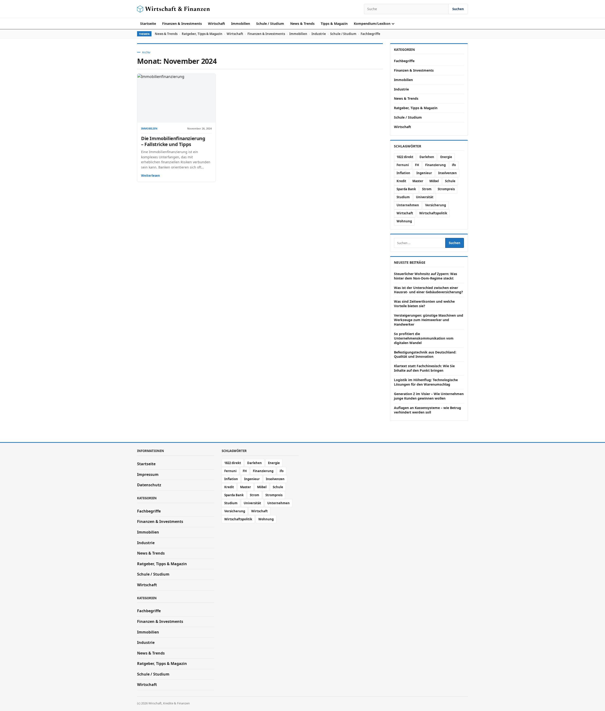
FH (417, 165)
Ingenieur (424, 173)
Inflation (403, 173)
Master (417, 181)
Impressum (148, 474)
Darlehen (426, 157)
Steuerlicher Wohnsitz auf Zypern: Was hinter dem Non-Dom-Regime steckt (425, 275)
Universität (424, 197)
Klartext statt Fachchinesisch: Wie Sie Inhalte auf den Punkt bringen (424, 368)
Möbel (434, 181)
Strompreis (446, 189)
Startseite (148, 23)
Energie (446, 157)
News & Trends (302, 23)
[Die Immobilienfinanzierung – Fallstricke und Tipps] (176, 98)
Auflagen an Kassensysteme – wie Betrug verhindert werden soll (427, 409)
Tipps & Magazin (334, 23)
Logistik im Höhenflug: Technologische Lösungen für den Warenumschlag (426, 382)
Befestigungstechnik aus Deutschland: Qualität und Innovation (425, 354)
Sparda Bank (406, 189)
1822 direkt (405, 157)
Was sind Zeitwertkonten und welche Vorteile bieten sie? (424, 303)
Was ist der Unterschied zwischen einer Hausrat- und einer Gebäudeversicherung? (428, 289)
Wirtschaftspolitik (433, 213)
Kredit (401, 181)
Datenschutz (149, 484)
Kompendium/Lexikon (372, 23)
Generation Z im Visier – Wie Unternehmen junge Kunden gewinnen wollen (429, 396)
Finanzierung (435, 165)
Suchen (458, 9)
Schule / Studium (270, 23)
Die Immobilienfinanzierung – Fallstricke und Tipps (173, 141)
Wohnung (404, 221)
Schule (450, 181)
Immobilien (240, 23)
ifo (454, 165)
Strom (427, 189)
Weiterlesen (150, 175)
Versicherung (435, 205)
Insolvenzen (447, 173)
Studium (403, 197)
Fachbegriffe (370, 34)
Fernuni (403, 165)
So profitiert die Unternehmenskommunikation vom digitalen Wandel (424, 338)
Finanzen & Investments (182, 23)
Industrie (318, 34)
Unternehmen (408, 205)
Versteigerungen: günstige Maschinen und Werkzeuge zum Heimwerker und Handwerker (428, 320)
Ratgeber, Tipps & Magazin (202, 34)
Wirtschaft (216, 23)
